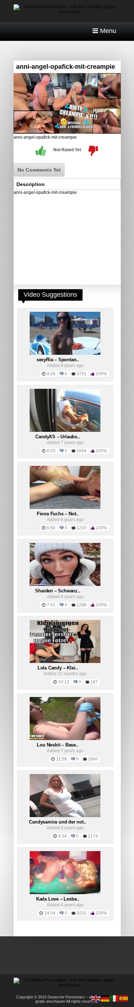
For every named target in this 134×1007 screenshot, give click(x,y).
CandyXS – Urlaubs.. (57, 436)
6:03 (51, 450)
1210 (81, 527)
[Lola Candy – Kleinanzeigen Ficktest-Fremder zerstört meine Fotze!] (65, 661)
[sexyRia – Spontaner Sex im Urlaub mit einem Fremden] (65, 353)
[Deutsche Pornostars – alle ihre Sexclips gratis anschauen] (67, 11)
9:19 (51, 373)
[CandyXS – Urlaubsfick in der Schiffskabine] (65, 430)
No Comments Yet (39, 170)
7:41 (51, 604)
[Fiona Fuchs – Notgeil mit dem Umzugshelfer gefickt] (65, 507)
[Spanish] (124, 998)
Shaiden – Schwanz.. (57, 590)
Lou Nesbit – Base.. (57, 745)
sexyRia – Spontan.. (57, 359)
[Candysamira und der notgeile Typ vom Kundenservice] (65, 815)
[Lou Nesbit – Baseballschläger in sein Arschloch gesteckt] (65, 738)
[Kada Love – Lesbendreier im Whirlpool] (65, 892)
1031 (81, 913)
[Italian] (114, 998)
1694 (81, 450)
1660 (93, 759)
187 (94, 681)
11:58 (61, 759)
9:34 (62, 836)
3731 (81, 373)
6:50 (51, 527)
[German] (105, 998)
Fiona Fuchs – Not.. (58, 513)
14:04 (49, 913)
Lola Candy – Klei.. (58, 667)
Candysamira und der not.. (57, 822)
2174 (93, 836)
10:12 (63, 681)
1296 (81, 604)
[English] (96, 998)
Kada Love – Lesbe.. (57, 899)
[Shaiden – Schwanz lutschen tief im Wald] (65, 584)
